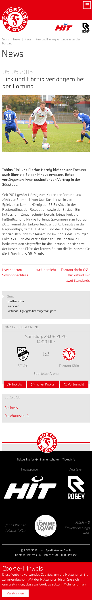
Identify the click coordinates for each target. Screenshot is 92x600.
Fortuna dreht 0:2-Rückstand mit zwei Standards (75, 275)
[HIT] (30, 487)
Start (5, 39)
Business (11, 408)
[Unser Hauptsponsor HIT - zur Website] (64, 28)
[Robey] (76, 487)
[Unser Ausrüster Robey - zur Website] (86, 28)
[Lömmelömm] (23, 525)
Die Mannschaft (16, 416)
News (28, 39)
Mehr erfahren (74, 584)
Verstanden (15, 593)
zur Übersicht (46, 270)
